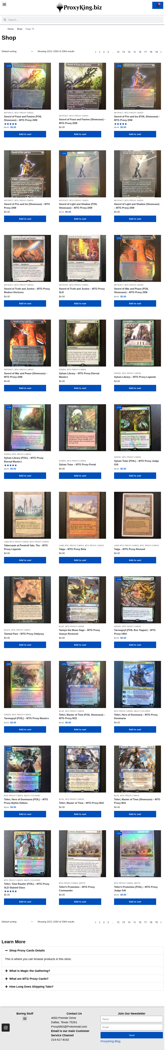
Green (62, 370)
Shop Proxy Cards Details (27, 950)
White (82, 883)
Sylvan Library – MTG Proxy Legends (135, 377)
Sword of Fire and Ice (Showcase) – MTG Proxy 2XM (27, 206)
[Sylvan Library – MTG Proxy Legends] (137, 343)
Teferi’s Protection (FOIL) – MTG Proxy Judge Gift (136, 889)
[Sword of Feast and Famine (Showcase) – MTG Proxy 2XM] (82, 86)
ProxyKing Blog (110, 1041)
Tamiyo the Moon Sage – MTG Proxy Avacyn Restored (79, 632)
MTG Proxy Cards (24, 113)
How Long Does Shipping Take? (31, 986)
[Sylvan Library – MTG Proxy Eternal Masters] (82, 343)
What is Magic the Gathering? (29, 970)
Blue (61, 626)
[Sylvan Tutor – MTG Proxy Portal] (82, 427)
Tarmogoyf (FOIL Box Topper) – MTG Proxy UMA (135, 632)
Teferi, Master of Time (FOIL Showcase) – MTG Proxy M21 (82, 716)
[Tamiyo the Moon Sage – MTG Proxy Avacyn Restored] (82, 599)
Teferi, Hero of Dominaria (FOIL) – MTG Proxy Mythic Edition (26, 801)
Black (7, 630)
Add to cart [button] (25, 134)
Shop (19, 29)
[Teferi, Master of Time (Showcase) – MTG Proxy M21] (137, 769)
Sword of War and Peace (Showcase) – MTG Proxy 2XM (25, 375)
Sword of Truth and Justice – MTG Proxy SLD (82, 290)
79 (156, 52)
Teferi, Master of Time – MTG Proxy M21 (81, 803)
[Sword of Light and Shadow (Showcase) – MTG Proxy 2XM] (137, 173)
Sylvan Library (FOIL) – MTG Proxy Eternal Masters (23, 459)
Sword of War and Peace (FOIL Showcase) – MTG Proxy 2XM (131, 290)
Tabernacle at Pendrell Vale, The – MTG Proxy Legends (26, 547)
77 (145, 52)
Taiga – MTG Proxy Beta (72, 549)
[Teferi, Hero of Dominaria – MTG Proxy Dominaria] (137, 684)
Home (11, 29)
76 (140, 52)
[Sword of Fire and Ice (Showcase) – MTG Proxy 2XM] (27, 173)
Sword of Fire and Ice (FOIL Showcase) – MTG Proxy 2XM (137, 118)
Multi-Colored (142, 711)
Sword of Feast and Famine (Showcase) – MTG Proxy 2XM (82, 121)
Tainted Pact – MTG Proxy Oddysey (24, 633)
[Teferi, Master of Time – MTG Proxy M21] (82, 769)
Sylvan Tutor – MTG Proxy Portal (77, 464)
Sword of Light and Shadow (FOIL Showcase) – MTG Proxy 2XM (78, 206)
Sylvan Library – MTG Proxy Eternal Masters (79, 375)
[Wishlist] (46, 67)
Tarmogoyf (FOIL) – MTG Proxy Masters (26, 718)
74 (129, 52)
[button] (4, 4)
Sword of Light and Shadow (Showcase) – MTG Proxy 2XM (136, 206)
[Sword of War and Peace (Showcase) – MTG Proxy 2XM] (27, 343)
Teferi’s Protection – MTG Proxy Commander (77, 889)
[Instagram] (6, 1028)
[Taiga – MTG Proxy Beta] (82, 515)
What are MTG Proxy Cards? (29, 978)
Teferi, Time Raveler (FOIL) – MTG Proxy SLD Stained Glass (26, 885)
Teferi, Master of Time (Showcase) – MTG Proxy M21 (137, 801)
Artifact (8, 113)
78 (151, 52)
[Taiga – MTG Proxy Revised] (137, 515)
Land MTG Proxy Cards (16, 542)
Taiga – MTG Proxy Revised (129, 549)
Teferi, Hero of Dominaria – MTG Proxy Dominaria (136, 716)
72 (118, 52)
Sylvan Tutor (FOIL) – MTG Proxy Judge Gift (136, 463)
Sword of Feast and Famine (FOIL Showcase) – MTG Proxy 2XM (23, 118)
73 (123, 52)
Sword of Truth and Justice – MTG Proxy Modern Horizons (27, 290)
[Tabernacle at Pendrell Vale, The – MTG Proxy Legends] (27, 515)
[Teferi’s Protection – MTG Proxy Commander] (82, 853)
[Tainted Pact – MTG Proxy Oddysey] (27, 599)
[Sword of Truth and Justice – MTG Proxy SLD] (82, 258)
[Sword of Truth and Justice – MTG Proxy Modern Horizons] (27, 258)
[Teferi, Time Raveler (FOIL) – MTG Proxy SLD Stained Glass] (27, 853)
